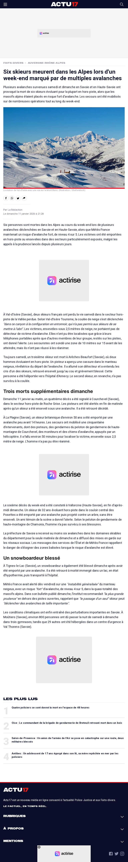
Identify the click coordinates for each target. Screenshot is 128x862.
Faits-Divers (13, 63)
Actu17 (64, 4)
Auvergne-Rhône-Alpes (46, 63)
